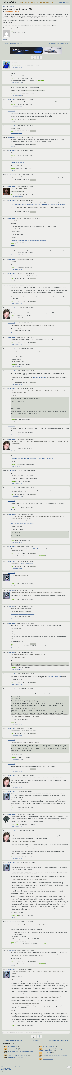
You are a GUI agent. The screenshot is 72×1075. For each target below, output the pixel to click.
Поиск (51, 2)
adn (12, 315)
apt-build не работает (48, 1046)
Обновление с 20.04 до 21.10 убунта (58, 43)
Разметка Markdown (19, 1066)
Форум (37, 2)
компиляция (11, 11)
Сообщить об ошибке (5, 1068)
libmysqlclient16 (47, 1052)
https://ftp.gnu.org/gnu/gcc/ (17, 162)
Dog (12, 168)
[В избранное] (66, 15)
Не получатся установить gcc (15, 1057)
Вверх (68, 1066)
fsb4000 (13, 93)
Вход (67, 2)
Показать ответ (14, 67)
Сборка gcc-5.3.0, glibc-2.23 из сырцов (17, 1055)
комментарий (11, 99)
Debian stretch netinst (48, 1059)
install (6, 11)
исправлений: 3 (42, 963)
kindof (12, 243)
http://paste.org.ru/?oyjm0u (54, 676)
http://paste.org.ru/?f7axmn (39, 377)
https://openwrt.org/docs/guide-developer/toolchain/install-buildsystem (28, 240)
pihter (12, 583)
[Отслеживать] (66, 19)
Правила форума (10, 1066)
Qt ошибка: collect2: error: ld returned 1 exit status (55, 1055)
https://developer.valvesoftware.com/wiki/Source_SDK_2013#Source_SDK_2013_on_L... (33, 458)
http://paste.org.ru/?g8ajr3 (27, 563)
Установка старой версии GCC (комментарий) (23, 523)
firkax (12, 252)
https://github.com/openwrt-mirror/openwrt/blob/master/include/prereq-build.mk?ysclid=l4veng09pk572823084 (38, 204)
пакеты (17, 11)
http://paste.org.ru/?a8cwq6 (31, 548)
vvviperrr (13, 824)
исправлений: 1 (41, 80)
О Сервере (3, 1066)
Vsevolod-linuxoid (15, 65)
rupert (12, 194)
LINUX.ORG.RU (10, 2)
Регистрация (61, 2)
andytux (13, 507)
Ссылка (4, 39)
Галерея (27, 2)
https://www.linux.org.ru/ (6, 1069)
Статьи (33, 2)
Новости (22, 2)
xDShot (13, 464)
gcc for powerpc (11, 1046)
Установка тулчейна (13, 1049)
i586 (12, 78)
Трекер (47, 2)
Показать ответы (14, 82)
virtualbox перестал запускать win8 (13, 43)
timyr (12, 31)
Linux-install (11, 6)
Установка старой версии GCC (17, 9)
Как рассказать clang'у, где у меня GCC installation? (21, 1051)
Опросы (42, 2)
